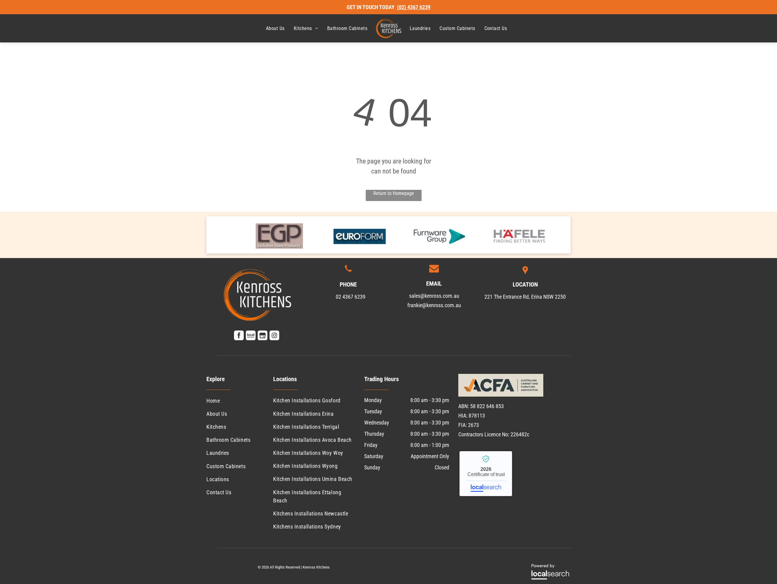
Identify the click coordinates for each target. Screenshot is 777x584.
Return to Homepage (393, 193)
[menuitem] (275, 28)
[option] (280, 235)
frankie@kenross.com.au (434, 305)
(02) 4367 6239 (413, 7)
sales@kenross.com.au (434, 296)
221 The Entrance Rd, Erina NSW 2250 (525, 297)
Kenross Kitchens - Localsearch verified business (486, 473)
